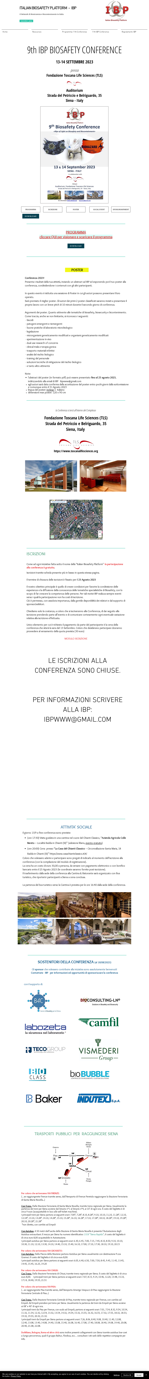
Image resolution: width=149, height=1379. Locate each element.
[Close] (146, 1375)
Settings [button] (117, 1375)
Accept (138, 1375)
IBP (47, 972)
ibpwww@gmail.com (70, 381)
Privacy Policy (16, 1376)
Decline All (127, 1375)
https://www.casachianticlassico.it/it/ (69, 853)
